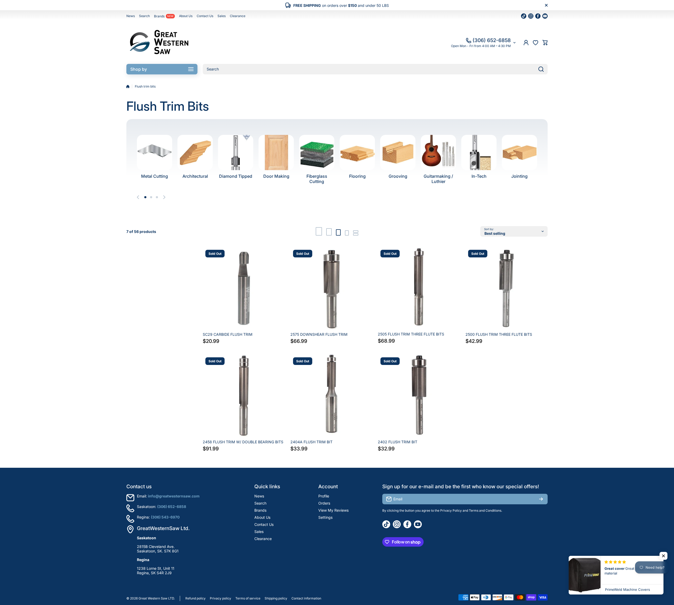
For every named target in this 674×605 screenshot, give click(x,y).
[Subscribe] (541, 499)
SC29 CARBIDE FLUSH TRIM (227, 334)
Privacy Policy (451, 510)
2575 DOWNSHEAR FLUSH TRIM (319, 334)
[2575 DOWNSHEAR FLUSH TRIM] (331, 288)
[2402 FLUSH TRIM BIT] (419, 396)
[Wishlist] (535, 42)
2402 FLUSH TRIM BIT (397, 442)
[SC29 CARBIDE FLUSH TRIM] (244, 288)
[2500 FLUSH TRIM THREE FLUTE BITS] (506, 288)
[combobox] (375, 69)
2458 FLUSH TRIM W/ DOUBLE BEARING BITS (243, 442)
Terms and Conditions (485, 510)
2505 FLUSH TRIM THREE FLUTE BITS (411, 334)
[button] (545, 42)
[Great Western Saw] (159, 43)
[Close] (546, 5)
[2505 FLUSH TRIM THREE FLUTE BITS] (419, 288)
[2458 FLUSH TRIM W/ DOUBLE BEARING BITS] (244, 396)
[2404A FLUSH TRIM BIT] (331, 396)
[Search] (541, 69)
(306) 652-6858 (492, 40)
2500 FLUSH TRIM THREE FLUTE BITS (498, 334)
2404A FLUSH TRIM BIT (311, 442)
